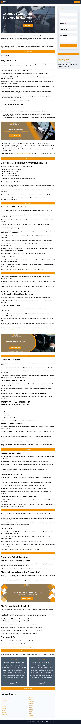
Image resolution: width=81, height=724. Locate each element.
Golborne (26, 647)
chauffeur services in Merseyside (24, 153)
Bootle (3, 710)
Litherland (31, 697)
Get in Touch (28, 203)
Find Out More (28, 509)
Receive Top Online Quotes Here (28, 650)
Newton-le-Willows (5, 647)
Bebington (31, 703)
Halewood (4, 706)
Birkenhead (31, 701)
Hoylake (30, 713)
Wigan (30, 647)
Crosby (30, 699)
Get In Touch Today (28, 51)
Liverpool (4, 712)
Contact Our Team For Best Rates (28, 158)
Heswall (30, 711)
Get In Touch (68, 54)
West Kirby (31, 715)
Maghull (4, 708)
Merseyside (4, 714)
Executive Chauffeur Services (7, 35)
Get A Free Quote (28, 688)
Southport (31, 709)
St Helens (21, 647)
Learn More (28, 449)
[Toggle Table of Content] (13, 56)
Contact (77, 2)
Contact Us (28, 355)
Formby (30, 707)
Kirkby (3, 704)
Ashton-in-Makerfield (14, 647)
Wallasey (31, 705)
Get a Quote (27, 25)
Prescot (4, 702)
